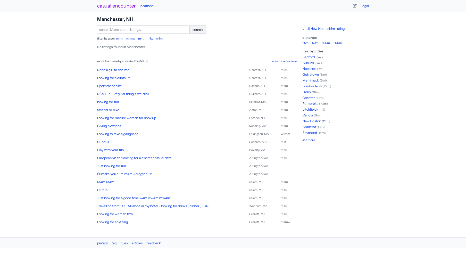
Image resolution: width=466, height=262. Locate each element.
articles (137, 243)
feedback (154, 243)
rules (124, 243)
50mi (315, 43)
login (365, 6)
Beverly (254, 150)
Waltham (255, 206)
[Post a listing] (355, 6)
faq (114, 243)
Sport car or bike (109, 86)
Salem (253, 182)
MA (263, 102)
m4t (141, 38)
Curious (103, 142)
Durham (254, 94)
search (197, 29)
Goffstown (310, 74)
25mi (305, 43)
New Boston (311, 121)
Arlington (255, 158)
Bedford (308, 57)
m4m (119, 38)
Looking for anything (112, 222)
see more (308, 140)
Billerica (254, 102)
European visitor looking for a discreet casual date (134, 158)
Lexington (256, 134)
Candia (307, 115)
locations (146, 6)
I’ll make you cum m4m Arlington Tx (124, 174)
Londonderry (312, 86)
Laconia (254, 118)
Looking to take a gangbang (117, 134)
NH (263, 70)
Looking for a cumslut (113, 78)
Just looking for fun (111, 166)
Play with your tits (110, 150)
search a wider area (284, 61)
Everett (254, 214)
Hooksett (309, 68)
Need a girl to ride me (113, 70)
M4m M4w (105, 182)
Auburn (308, 63)
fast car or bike (108, 110)
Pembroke (310, 103)
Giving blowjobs (109, 126)
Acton (253, 110)
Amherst (309, 127)
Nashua (254, 86)
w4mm (160, 38)
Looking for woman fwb (115, 214)
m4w (150, 38)
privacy (102, 243)
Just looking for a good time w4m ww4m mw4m (133, 198)
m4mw (130, 38)
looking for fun (108, 102)
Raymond (309, 133)
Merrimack (310, 80)
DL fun (102, 190)
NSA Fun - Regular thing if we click (123, 94)
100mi (326, 43)
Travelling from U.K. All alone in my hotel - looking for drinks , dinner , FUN (152, 206)
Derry (306, 92)
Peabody (255, 142)
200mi (337, 43)
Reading (254, 126)
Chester (254, 70)
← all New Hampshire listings (324, 28)
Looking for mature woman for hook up (126, 118)
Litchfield (309, 109)
